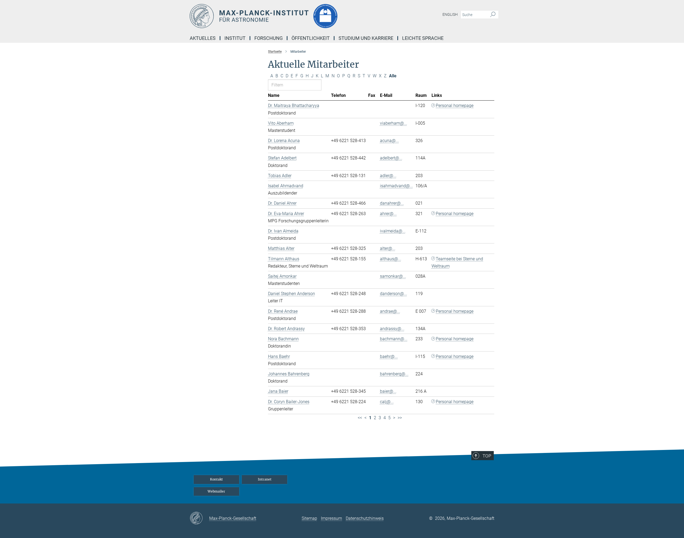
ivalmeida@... (393, 231)
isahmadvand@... (396, 185)
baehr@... (389, 356)
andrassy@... (392, 328)
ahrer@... (388, 213)
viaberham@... (393, 123)
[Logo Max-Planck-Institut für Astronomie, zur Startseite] (290, 16)
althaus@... (390, 258)
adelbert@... (391, 158)
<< (360, 417)
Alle (393, 75)
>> (400, 417)
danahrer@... (392, 203)
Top (487, 456)
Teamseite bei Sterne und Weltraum (457, 262)
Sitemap (309, 518)
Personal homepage (454, 105)
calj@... (387, 401)
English (450, 14)
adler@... (388, 175)
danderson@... (393, 293)
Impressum (331, 518)
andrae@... (390, 311)
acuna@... (389, 140)
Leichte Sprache (423, 38)
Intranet (264, 479)
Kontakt (216, 479)
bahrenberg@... (394, 373)
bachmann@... (393, 338)
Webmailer (216, 491)
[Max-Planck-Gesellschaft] (199, 518)
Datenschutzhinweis (365, 518)
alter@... (387, 248)
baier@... (388, 391)
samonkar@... (393, 276)
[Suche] (492, 14)
